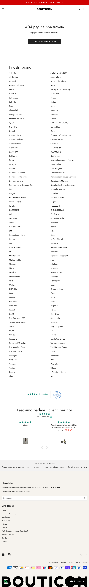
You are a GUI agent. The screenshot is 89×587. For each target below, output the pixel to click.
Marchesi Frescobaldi (59, 256)
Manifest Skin (14, 256)
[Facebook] (3, 555)
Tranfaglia (13, 355)
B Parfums (13, 93)
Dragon (12, 193)
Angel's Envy (56, 77)
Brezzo (53, 118)
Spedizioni (6, 517)
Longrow (54, 243)
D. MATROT (14, 152)
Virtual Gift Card (8, 534)
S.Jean (53, 310)
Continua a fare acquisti (44, 41)
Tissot (53, 351)
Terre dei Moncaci (58, 343)
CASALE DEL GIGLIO (59, 123)
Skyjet (11, 330)
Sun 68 (12, 335)
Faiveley (12, 206)
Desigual (12, 164)
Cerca (4, 510)
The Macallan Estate (59, 347)
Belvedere (13, 102)
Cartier (53, 131)
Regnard (54, 305)
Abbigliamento (54, 562)
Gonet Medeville (57, 218)
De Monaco (55, 156)
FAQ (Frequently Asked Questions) (15, 531)
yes (52, 376)
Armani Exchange (16, 85)
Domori (12, 189)
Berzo (11, 106)
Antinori (12, 81)
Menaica (12, 264)
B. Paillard (55, 93)
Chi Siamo (5, 538)
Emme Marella (15, 202)
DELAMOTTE (56, 152)
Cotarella (54, 143)
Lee (10, 243)
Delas (11, 160)
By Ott (11, 123)
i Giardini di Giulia (58, 372)
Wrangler (54, 364)
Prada (53, 301)
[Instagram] (9, 555)
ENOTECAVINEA (57, 197)
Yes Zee (12, 368)
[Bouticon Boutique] (44, 9)
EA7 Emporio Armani (18, 197)
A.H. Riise (13, 73)
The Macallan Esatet (17, 347)
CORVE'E (13, 127)
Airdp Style (13, 77)
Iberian (53, 226)
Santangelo (55, 318)
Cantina (70, 562)
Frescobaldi (55, 206)
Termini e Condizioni (9, 514)
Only (11, 293)
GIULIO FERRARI (57, 210)
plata (11, 376)
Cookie (4, 527)
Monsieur (54, 268)
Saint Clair (55, 314)
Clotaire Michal (57, 139)
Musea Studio (14, 276)
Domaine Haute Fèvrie (18, 177)
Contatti (4, 541)
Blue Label (13, 110)
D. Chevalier (56, 148)
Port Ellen (13, 301)
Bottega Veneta (15, 114)
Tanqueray (13, 339)
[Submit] (84, 498)
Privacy (4, 524)
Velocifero (55, 355)
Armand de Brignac (59, 81)
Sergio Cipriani (57, 326)
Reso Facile (6, 520)
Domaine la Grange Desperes (63, 185)
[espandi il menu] (3, 9)
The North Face (15, 351)
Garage (84, 562)
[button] (84, 9)
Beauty (63, 562)
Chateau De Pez (15, 135)
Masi (52, 260)
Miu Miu (12, 268)
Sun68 (53, 335)
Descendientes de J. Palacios (62, 160)
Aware (11, 89)
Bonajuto (54, 110)
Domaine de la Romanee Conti (21, 185)
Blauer (53, 106)
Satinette (54, 322)
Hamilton (54, 222)
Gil (10, 214)
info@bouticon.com (57, 467)
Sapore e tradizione (17, 322)
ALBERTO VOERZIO (59, 73)
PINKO (12, 297)
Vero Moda (13, 360)
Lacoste (12, 239)
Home (78, 562)
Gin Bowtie (55, 214)
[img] (44, 414)
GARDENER (14, 210)
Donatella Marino (58, 189)
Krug (53, 235)
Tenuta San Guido (58, 339)
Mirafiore (54, 264)
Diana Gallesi (56, 164)
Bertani (53, 102)
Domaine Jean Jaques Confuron (63, 177)
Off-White (13, 289)
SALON (12, 314)
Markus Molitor (15, 260)
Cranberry (13, 148)
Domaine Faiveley (58, 172)
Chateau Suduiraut (16, 139)
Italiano (82, 555)
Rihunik (12, 310)
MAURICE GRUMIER (59, 247)
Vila (52, 360)
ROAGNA (13, 305)
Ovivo (53, 293)
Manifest (54, 251)
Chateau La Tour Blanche (61, 135)
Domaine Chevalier (17, 172)
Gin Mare (13, 218)
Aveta (53, 85)
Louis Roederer (15, 247)
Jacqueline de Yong (17, 235)
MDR (11, 251)
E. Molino (54, 193)
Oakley (12, 285)
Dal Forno (13, 156)
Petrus (53, 297)
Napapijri (54, 276)
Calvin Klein (55, 127)
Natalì (11, 281)
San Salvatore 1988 (17, 318)
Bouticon (54, 114)
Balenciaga (13, 98)
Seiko (11, 326)
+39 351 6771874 (80, 467)
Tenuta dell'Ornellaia (17, 343)
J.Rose (53, 231)
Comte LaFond (15, 143)
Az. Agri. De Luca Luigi (60, 89)
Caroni (12, 131)
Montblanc (13, 272)
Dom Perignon (56, 168)
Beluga (53, 98)
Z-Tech (53, 368)
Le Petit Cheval (57, 239)
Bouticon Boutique (16, 118)
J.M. (10, 231)
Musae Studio (56, 272)
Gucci (11, 222)
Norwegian (55, 281)
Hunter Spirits (15, 226)
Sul (52, 330)
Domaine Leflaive (16, 181)
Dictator (12, 168)
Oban (53, 285)
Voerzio (12, 364)
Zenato (12, 372)
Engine (53, 202)
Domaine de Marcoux (59, 181)
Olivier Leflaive (57, 289)
